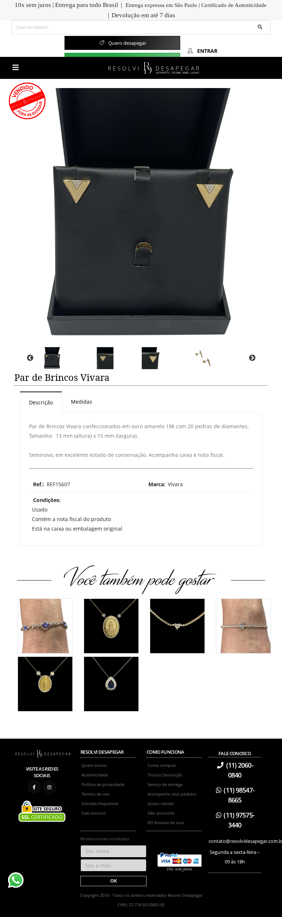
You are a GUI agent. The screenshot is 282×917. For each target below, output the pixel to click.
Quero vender (161, 803)
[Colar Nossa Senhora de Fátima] (111, 625)
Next (252, 358)
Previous (30, 358)
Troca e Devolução (165, 775)
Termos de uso (95, 794)
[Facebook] (34, 787)
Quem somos (94, 765)
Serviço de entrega (165, 784)
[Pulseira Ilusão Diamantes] (243, 625)
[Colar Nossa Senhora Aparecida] (45, 683)
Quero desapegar (126, 43)
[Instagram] (50, 787)
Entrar (206, 50)
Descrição (41, 402)
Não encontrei (161, 813)
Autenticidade (95, 775)
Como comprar (162, 765)
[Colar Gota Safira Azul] (111, 683)
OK (113, 881)
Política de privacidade (103, 784)
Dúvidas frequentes (100, 803)
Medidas (81, 401)
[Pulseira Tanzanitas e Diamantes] (45, 625)
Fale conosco (94, 813)
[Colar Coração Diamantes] (177, 625)
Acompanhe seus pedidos (172, 794)
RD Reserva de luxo (166, 822)
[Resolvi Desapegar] (43, 753)
